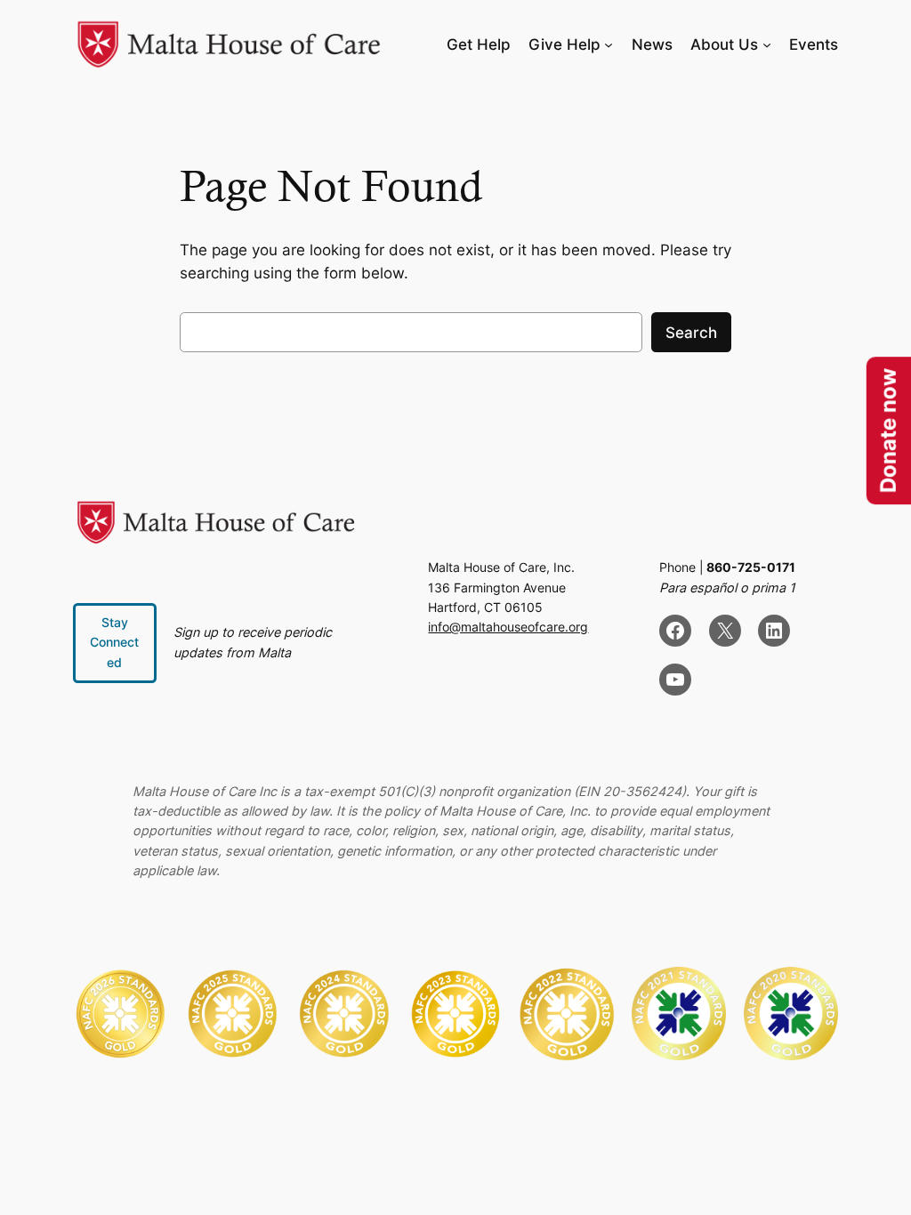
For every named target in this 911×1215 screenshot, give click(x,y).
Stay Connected (114, 642)
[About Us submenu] (766, 44)
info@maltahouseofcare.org (508, 626)
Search (691, 333)
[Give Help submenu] (608, 44)
